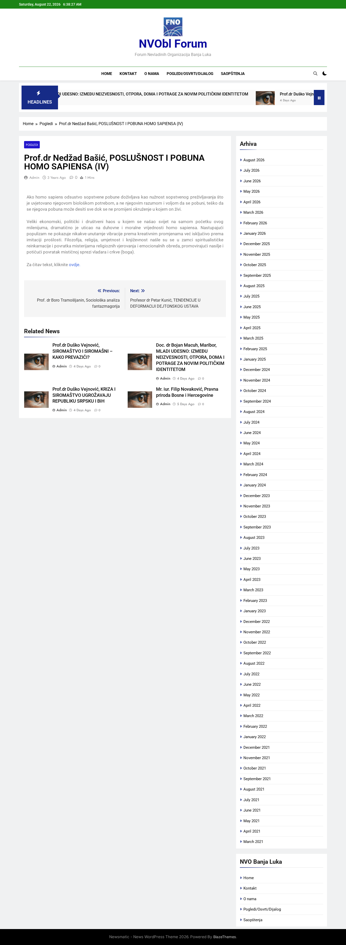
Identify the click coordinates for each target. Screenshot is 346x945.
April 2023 (251, 579)
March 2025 (253, 338)
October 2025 (254, 265)
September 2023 (257, 527)
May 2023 (251, 569)
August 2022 (253, 663)
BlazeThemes (224, 937)
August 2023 (253, 537)
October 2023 (254, 516)
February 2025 (255, 349)
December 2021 (256, 747)
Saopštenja (233, 73)
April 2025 (251, 328)
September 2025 (257, 275)
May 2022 (251, 695)
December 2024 (256, 369)
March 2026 (253, 212)
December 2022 (256, 621)
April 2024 (251, 453)
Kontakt (128, 73)
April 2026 (251, 202)
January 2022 (254, 737)
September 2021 (257, 779)
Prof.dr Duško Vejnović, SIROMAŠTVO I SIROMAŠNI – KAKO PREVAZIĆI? (82, 351)
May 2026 (251, 191)
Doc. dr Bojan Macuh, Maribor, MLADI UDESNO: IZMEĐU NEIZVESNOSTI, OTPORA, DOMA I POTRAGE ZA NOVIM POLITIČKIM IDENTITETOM (190, 357)
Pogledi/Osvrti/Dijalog (190, 73)
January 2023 (254, 611)
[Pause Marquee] (319, 97)
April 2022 (251, 705)
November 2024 (256, 380)
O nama (151, 73)
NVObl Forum (173, 43)
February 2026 (255, 223)
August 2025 (253, 286)
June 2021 (252, 810)
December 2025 (256, 244)
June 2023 (252, 558)
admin (34, 177)
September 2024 (257, 401)
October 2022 (254, 642)
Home (106, 73)
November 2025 (256, 254)
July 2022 (251, 674)
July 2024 (251, 422)
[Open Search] (315, 73)
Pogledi (32, 145)
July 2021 (251, 800)
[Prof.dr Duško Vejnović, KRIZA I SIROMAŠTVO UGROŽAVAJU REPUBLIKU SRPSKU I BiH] (244, 100)
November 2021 (256, 758)
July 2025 (251, 296)
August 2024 (253, 411)
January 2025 (254, 359)
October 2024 (254, 390)
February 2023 (255, 600)
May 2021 (251, 821)
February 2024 (255, 475)
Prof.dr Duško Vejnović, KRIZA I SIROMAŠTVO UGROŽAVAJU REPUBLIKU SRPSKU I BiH (84, 395)
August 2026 (253, 160)
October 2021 (254, 768)
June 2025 (252, 307)
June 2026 (252, 181)
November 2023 (256, 506)
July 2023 (251, 548)
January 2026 (254, 233)
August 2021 (253, 789)
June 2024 (252, 432)
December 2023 (256, 496)
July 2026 (251, 170)
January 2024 (254, 485)
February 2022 (255, 726)
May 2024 (251, 443)
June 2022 (252, 684)
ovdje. (74, 264)
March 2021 (253, 841)
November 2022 (256, 632)
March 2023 (253, 590)
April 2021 (251, 831)
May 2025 (251, 317)
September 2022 (257, 653)
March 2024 (253, 464)
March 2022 (253, 716)
